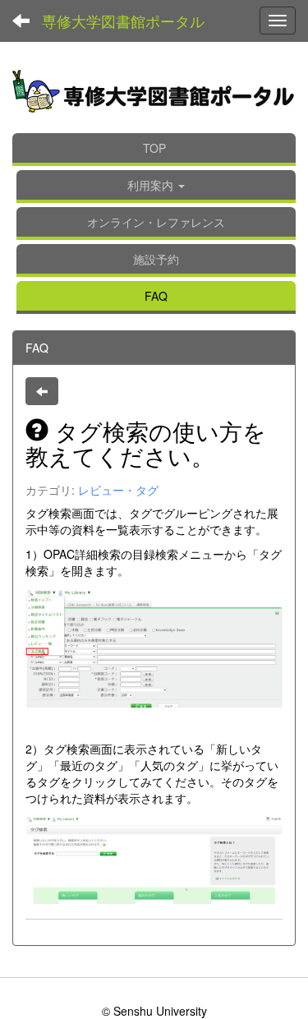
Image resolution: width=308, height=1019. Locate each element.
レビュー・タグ (118, 490)
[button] (156, 186)
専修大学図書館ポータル (123, 20)
